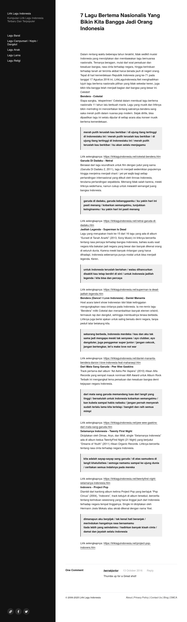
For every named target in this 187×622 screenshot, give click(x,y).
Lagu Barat (13, 35)
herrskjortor (111, 570)
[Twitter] (26, 611)
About (129, 597)
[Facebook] (18, 611)
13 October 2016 (132, 570)
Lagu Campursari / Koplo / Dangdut (22, 42)
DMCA (173, 597)
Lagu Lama (13, 55)
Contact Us (156, 597)
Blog (166, 597)
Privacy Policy (141, 597)
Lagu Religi (13, 60)
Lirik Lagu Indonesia (19, 13)
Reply (150, 570)
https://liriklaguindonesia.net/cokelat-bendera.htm (132, 156)
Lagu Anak (13, 49)
